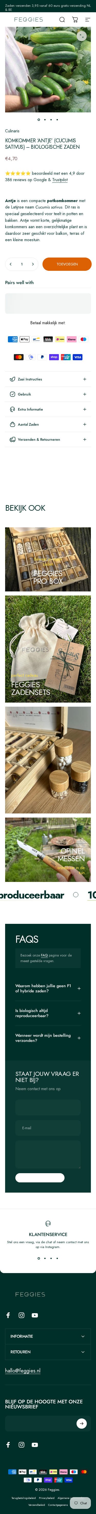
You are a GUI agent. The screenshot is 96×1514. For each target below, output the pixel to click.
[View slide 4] (57, 1258)
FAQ (44, 955)
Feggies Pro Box (48, 577)
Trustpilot (60, 180)
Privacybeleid (47, 1498)
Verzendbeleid (36, 1505)
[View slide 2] (45, 1258)
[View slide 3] (51, 1258)
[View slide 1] (39, 1258)
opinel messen (71, 854)
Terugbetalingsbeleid (24, 1498)
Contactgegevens (58, 1505)
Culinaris (12, 131)
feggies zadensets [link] (30, 688)
